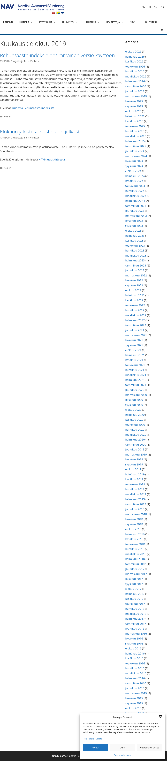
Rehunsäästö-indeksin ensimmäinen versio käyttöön (57, 55)
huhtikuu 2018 (134, 549)
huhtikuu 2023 (134, 250)
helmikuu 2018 (135, 559)
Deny (122, 747)
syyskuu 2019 (134, 464)
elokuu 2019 (133, 469)
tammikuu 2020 (135, 444)
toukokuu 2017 (135, 604)
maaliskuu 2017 (135, 614)
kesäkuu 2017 (134, 599)
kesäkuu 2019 (134, 479)
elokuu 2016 (133, 648)
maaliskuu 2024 (135, 196)
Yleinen (7, 116)
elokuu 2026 (133, 51)
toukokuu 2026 (135, 66)
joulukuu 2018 (134, 509)
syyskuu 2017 (134, 584)
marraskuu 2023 (136, 216)
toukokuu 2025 (135, 126)
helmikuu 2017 (135, 618)
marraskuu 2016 (136, 633)
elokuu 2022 (133, 290)
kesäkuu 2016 (134, 658)
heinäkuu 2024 (135, 176)
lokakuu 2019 (134, 459)
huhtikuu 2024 (134, 191)
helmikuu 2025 (135, 141)
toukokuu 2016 (135, 663)
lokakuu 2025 (134, 101)
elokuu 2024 (133, 171)
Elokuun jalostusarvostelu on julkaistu (41, 131)
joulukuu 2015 (134, 688)
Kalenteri (150, 22)
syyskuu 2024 (134, 166)
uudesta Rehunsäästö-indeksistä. (33, 108)
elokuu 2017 (133, 589)
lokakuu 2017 (134, 579)
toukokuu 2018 (135, 544)
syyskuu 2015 (134, 703)
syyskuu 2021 (134, 345)
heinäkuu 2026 (135, 56)
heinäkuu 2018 (135, 534)
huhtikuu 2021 (134, 370)
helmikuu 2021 (135, 380)
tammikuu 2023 (135, 265)
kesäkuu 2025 (134, 121)
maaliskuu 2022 (135, 315)
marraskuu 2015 (136, 693)
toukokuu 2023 (135, 245)
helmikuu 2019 (135, 499)
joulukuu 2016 (134, 628)
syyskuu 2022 (134, 285)
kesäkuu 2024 (134, 181)
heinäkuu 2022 (135, 295)
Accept (95, 747)
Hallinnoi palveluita (93, 738)
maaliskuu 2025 (135, 136)
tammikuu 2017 (135, 623)
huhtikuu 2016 (134, 668)
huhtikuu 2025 (134, 131)
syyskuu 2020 (134, 405)
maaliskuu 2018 (135, 554)
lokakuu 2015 (134, 698)
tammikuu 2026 (135, 86)
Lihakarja (90, 22)
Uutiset (24, 22)
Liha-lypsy (68, 22)
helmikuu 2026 (135, 81)
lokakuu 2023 (134, 220)
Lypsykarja (45, 22)
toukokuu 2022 (135, 305)
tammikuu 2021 (135, 385)
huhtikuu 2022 (134, 310)
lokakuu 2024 (134, 161)
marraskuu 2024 (136, 156)
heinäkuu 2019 (135, 474)
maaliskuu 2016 (135, 673)
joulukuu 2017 (134, 569)
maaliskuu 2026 (135, 76)
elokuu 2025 (133, 111)
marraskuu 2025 (136, 96)
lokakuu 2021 (134, 340)
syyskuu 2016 (134, 643)
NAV (132, 22)
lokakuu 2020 (134, 400)
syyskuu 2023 (134, 226)
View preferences (149, 747)
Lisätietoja (113, 22)
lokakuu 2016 (134, 638)
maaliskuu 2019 (135, 494)
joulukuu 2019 (134, 449)
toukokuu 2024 (135, 186)
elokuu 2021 (133, 350)
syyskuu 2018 (134, 524)
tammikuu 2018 (135, 564)
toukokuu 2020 (135, 424)
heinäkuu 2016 (135, 653)
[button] (160, 717)
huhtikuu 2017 (134, 608)
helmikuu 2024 (135, 201)
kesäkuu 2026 (134, 61)
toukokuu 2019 (135, 484)
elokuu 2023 (133, 230)
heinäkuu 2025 (135, 116)
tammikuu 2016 (135, 683)
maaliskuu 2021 (135, 375)
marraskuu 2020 (136, 395)
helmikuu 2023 (135, 260)
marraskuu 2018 (136, 514)
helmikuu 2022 (135, 320)
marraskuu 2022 (136, 275)
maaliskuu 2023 (135, 255)
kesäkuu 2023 (134, 240)
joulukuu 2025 (134, 91)
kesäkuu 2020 (134, 419)
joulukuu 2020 (134, 390)
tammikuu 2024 (135, 206)
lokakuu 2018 (134, 519)
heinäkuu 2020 (135, 415)
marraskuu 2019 (136, 454)
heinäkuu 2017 (135, 594)
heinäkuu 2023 (135, 235)
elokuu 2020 (133, 409)
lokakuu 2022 (134, 280)
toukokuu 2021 (135, 365)
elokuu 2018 (133, 529)
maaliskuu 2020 (135, 434)
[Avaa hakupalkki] (162, 30)
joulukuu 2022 (134, 270)
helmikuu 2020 (135, 439)
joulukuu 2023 (134, 211)
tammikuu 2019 (135, 504)
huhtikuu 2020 (134, 429)
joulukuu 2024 (134, 151)
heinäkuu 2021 (135, 355)
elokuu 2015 (133, 708)
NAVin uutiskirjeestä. (52, 159)
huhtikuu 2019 (134, 489)
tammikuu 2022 (135, 325)
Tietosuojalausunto (122, 755)
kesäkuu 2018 (134, 539)
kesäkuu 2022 (134, 300)
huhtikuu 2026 (134, 71)
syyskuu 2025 (134, 106)
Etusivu (8, 22)
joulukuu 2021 (134, 330)
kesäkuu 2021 (134, 360)
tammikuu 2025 (135, 146)
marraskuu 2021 (136, 335)
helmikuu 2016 (135, 678)
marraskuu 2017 (136, 574)
